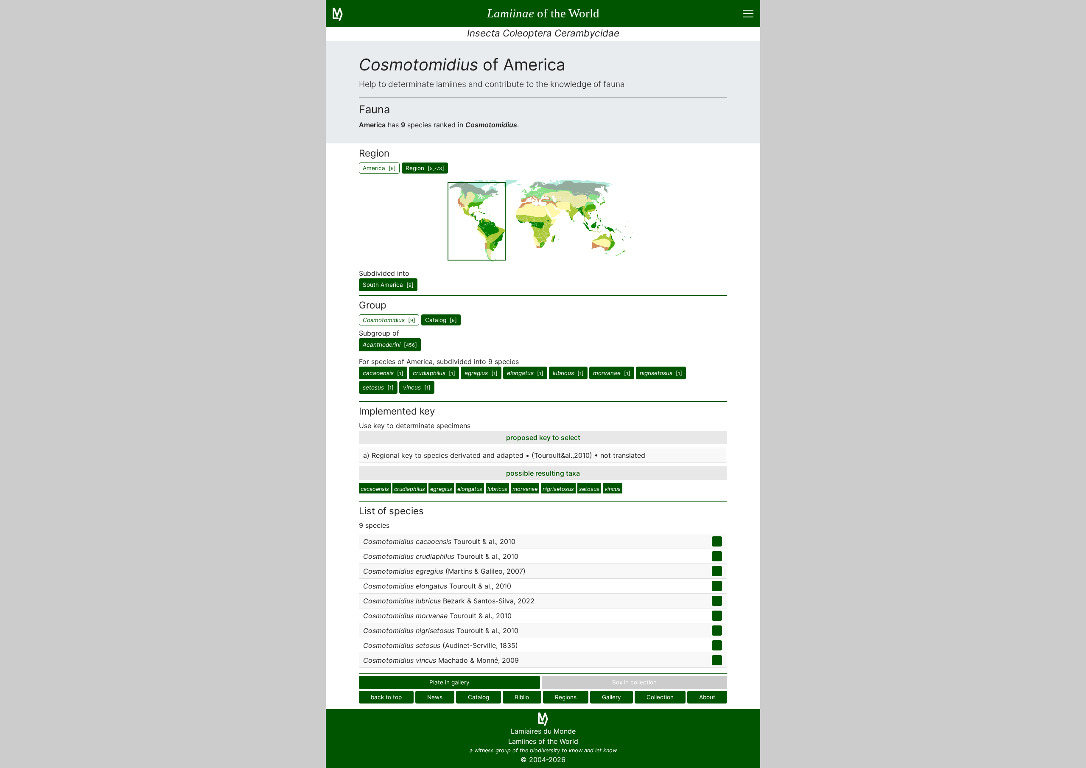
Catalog (478, 697)
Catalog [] (441, 320)
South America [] (388, 284)
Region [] (425, 168)
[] (390, 344)
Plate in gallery (449, 682)
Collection (660, 697)
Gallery (611, 697)
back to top (386, 697)
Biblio (522, 697)
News (434, 697)
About (707, 697)
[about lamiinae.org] (343, 13)
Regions (566, 697)
